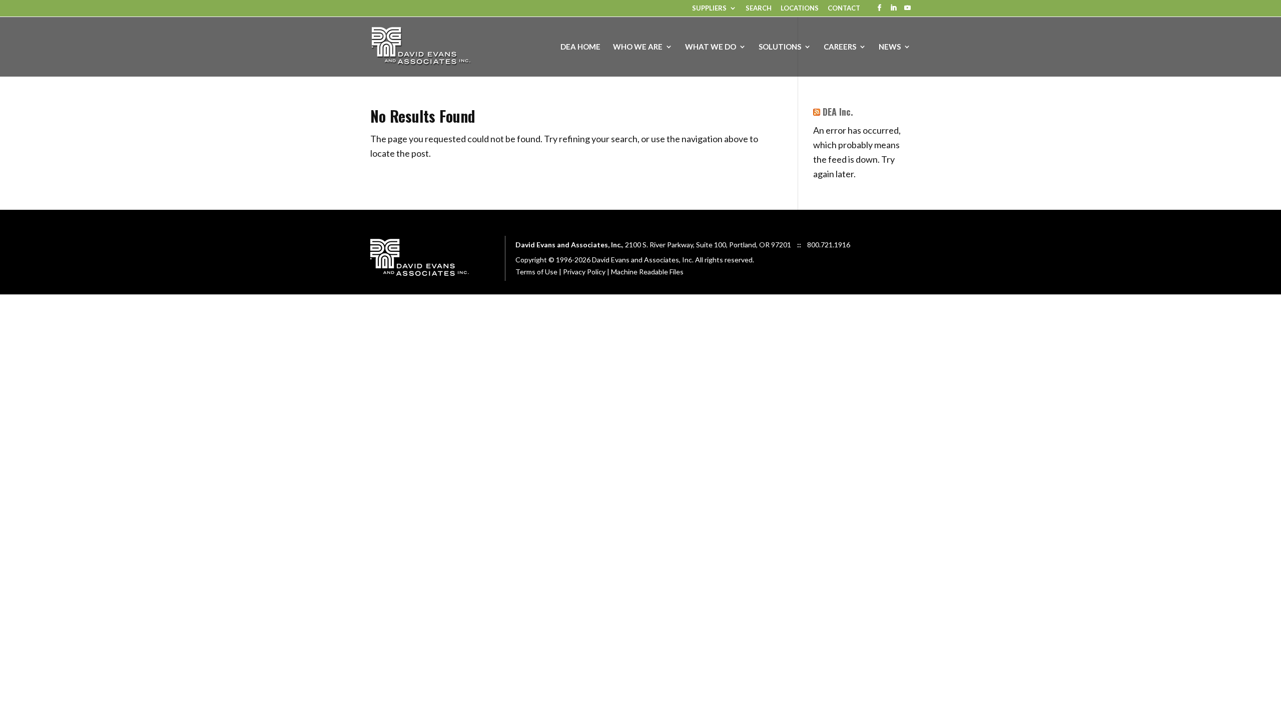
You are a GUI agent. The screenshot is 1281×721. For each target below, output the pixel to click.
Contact (844, 8)
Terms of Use (536, 271)
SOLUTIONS (780, 47)
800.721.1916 (828, 244)
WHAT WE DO (710, 47)
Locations (800, 8)
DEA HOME (580, 47)
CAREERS (840, 47)
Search (759, 8)
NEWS (890, 47)
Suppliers (709, 8)
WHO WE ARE (638, 47)
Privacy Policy (584, 271)
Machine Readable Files (647, 271)
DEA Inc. (838, 111)
